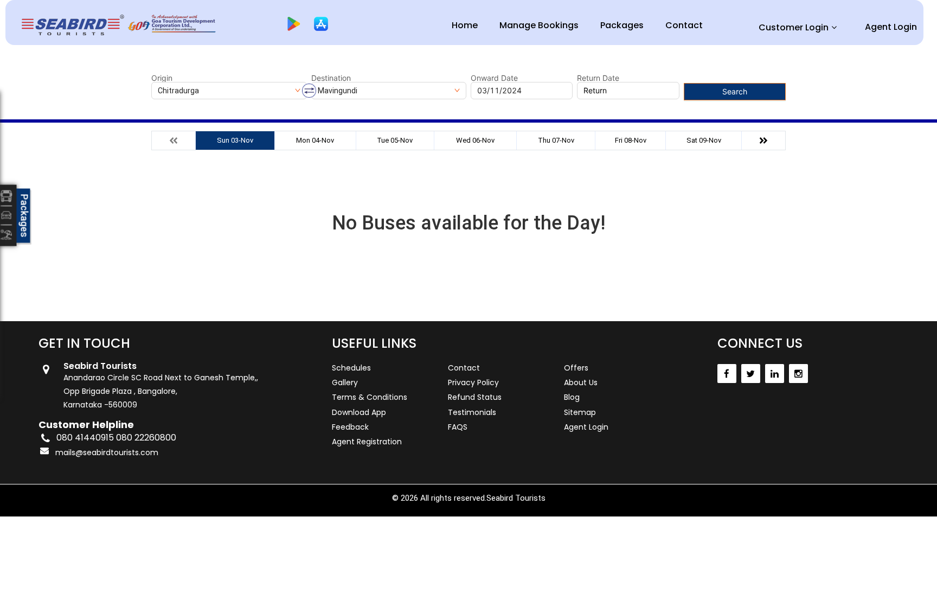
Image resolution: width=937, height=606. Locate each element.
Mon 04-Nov (315, 140)
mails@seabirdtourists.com (106, 452)
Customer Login (794, 27)
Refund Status (475, 397)
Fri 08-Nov (630, 140)
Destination (331, 78)
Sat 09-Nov (703, 140)
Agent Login (891, 27)
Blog (572, 397)
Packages (622, 25)
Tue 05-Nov (395, 140)
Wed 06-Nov (475, 140)
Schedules (351, 367)
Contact (684, 25)
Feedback (350, 427)
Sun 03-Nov (235, 140)
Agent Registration (367, 441)
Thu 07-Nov (556, 140)
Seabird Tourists (515, 498)
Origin (161, 78)
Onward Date (494, 78)
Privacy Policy (473, 382)
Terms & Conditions (369, 397)
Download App (359, 412)
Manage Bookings (539, 25)
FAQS (457, 427)
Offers (576, 367)
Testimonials (472, 412)
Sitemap (580, 412)
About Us (581, 382)
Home (465, 25)
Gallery (345, 382)
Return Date (598, 78)
